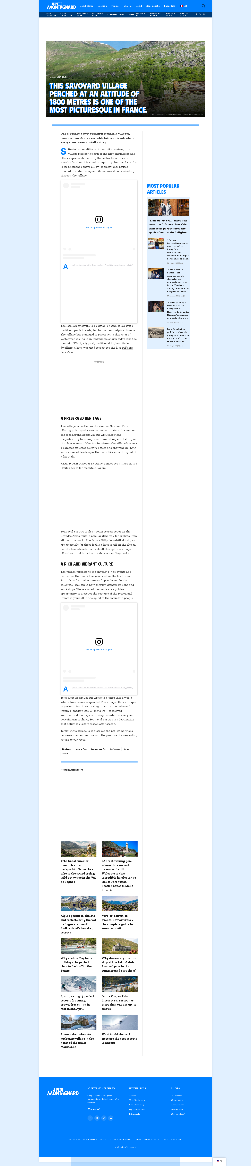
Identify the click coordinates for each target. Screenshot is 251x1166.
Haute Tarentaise (66, 15)
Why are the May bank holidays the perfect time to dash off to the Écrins (76, 964)
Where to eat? (141, 15)
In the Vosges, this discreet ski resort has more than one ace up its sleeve (119, 1002)
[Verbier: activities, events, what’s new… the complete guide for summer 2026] (120, 903)
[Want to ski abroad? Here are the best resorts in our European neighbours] (120, 1022)
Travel (115, 5)
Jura (121, 14)
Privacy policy (135, 1114)
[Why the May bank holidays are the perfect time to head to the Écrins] (78, 946)
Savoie (126, 749)
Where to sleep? (155, 15)
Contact (132, 1095)
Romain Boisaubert (72, 769)
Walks (127, 5)
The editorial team (137, 1100)
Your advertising (136, 1105)
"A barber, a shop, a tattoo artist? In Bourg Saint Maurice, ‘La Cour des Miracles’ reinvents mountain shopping (178, 310)
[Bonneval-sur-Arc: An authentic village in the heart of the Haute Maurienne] (78, 1022)
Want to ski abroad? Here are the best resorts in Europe (119, 1038)
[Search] (203, 6)
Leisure (102, 5)
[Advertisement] (125, 29)
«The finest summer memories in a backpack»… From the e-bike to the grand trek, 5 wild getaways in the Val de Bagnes (78, 871)
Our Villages (115, 749)
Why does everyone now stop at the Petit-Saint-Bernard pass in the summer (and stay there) (119, 964)
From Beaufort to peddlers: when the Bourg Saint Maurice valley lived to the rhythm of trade (178, 335)
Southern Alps (97, 15)
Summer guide (170, 15)
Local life (169, 5)
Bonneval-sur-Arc (98, 749)
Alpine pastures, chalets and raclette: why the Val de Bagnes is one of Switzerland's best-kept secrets (78, 924)
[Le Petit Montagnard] (61, 6)
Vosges (130, 14)
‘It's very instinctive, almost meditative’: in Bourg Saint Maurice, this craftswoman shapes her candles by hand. (178, 249)
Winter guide (184, 15)
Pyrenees (112, 14)
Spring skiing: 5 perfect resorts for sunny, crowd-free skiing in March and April (77, 1002)
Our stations (51, 15)
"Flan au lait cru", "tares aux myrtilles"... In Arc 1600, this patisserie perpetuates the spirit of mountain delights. (167, 226)
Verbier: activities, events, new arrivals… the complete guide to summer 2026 (117, 922)
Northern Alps (82, 15)
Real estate (153, 5)
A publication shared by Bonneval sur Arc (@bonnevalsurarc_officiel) (102, 265)
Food (139, 5)
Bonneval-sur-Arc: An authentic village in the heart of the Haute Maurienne (77, 1040)
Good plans (86, 5)
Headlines (66, 749)
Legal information (137, 1109)
